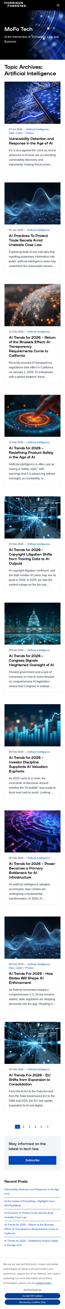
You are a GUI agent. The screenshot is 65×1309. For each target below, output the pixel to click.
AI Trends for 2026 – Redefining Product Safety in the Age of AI (31, 453)
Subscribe (32, 1160)
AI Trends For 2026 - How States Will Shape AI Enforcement (31, 978)
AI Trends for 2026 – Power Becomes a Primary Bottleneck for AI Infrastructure (32, 870)
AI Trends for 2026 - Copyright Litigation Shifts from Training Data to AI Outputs (30, 557)
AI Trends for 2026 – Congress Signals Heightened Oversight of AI (31, 661)
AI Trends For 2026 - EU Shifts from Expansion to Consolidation (30, 1080)
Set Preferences (32, 1289)
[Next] (48, 1127)
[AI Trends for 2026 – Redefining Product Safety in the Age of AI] (32, 440)
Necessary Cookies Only (32, 1302)
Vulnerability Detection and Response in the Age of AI (31, 141)
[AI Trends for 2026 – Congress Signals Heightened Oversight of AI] (32, 647)
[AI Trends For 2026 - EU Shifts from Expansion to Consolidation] (32, 1067)
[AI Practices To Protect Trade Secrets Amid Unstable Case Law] (32, 227)
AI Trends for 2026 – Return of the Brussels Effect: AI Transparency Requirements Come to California (32, 347)
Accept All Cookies (32, 1295)
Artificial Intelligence (37, 129)
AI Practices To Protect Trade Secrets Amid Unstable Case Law (28, 240)
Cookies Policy (43, 1283)
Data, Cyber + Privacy (21, 132)
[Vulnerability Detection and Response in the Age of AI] (32, 126)
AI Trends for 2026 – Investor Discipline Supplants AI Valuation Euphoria (28, 764)
